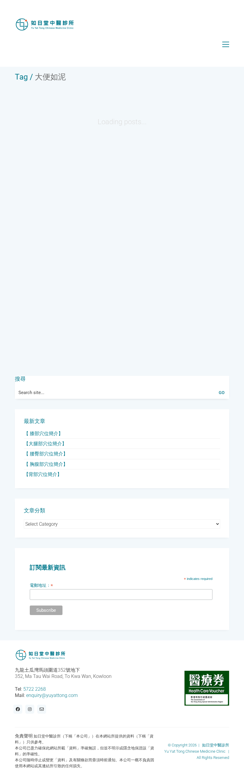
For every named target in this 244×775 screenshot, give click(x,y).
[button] (225, 44)
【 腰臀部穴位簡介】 (46, 454)
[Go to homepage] (44, 24)
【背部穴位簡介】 (43, 474)
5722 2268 (34, 689)
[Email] (41, 709)
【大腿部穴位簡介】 (45, 443)
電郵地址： (41, 585)
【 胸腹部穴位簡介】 (46, 464)
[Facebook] (17, 709)
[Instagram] (29, 709)
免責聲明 (24, 736)
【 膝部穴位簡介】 (43, 433)
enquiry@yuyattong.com (52, 695)
